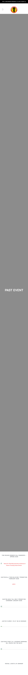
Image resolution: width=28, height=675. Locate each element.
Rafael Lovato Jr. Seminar (14, 663)
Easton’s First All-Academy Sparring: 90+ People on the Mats (14, 642)
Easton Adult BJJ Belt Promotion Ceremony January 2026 (14, 600)
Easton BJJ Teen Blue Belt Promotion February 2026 (14, 578)
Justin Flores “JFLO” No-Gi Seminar (14, 621)
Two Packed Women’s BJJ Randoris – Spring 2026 (14, 556)
